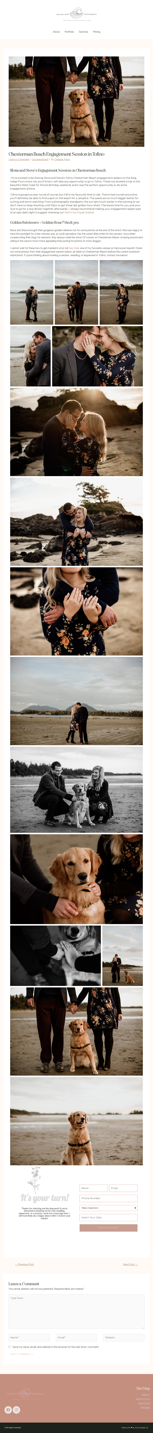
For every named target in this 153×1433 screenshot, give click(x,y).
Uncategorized (40, 159)
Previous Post (24, 1264)
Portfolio (69, 31)
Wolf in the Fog (72, 212)
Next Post (130, 1264)
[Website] (123, 1338)
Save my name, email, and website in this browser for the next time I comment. (56, 1347)
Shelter (89, 212)
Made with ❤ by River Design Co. (135, 1428)
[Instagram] (16, 1410)
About (56, 31)
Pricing (96, 31)
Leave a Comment (19, 159)
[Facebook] (8, 1410)
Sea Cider (74, 248)
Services (83, 31)
